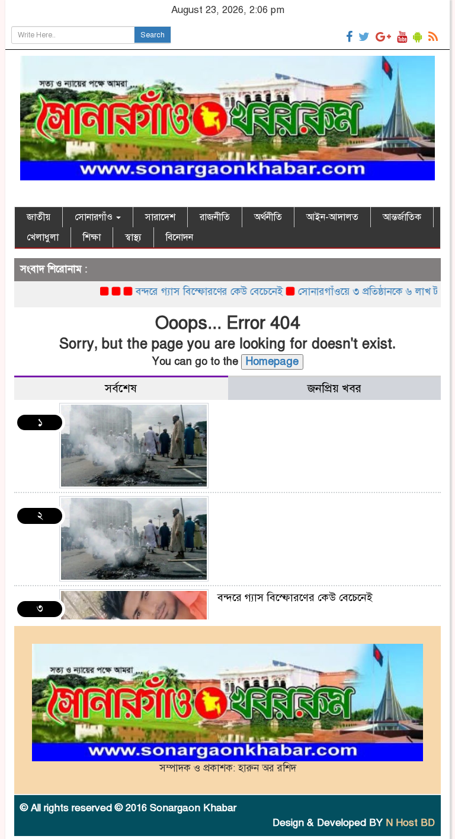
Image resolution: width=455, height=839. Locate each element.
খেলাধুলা (43, 237)
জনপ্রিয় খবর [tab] (334, 388)
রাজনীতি (215, 217)
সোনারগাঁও (95, 217)
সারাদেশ (160, 217)
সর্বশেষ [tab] (121, 388)
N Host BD (410, 822)
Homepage (272, 361)
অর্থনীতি (268, 217)
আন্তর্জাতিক (402, 217)
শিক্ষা (92, 237)
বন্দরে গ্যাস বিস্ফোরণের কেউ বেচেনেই (195, 291)
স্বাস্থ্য (133, 237)
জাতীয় (38, 217)
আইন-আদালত (332, 217)
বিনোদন (179, 237)
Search (152, 35)
